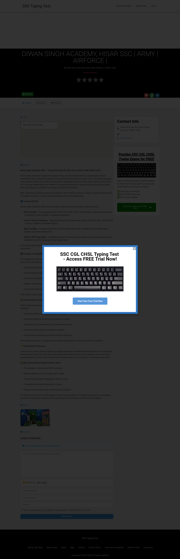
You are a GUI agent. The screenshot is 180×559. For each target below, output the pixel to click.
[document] (90, 279)
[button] (134, 249)
